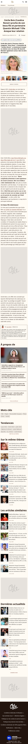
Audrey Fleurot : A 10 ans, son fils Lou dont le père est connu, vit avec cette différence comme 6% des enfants (18, 536)
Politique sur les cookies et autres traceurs (13, 719)
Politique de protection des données (13, 722)
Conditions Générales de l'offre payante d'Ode (13, 725)
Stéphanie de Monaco (6, 429)
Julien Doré (18, 426)
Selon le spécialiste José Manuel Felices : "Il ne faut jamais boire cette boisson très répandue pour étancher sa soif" (18, 642)
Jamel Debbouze (17, 429)
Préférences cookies (14, 731)
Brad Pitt (3, 431)
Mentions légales (19, 716)
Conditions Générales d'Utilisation (13, 713)
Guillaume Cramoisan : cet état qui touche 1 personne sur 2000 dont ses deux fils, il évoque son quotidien (17, 499)
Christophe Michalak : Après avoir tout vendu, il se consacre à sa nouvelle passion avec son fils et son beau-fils (18, 457)
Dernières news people (9, 16)
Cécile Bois (17, 16)
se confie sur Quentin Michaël (13, 209)
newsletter (26, 2)
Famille (7, 416)
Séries (2, 416)
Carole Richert (18, 431)
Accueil (2, 16)
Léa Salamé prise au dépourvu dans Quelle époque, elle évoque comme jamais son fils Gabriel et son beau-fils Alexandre (18, 446)
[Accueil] (12, 2)
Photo (24, 414)
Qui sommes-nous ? (8, 716)
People (6, 414)
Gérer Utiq (17, 728)
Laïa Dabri (9, 327)
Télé (2, 414)
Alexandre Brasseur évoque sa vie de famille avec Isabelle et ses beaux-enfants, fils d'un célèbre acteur (18, 467)
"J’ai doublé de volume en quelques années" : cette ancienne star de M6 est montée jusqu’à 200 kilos (17, 664)
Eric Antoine (10, 431)
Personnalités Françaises (16, 414)
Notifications (9, 728)
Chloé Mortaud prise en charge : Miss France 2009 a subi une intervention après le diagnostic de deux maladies (17, 653)
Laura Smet (4, 426)
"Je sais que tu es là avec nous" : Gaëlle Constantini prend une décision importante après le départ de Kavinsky (17, 632)
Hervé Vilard (11, 426)
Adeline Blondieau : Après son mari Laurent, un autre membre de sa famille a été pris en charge (18, 516)
